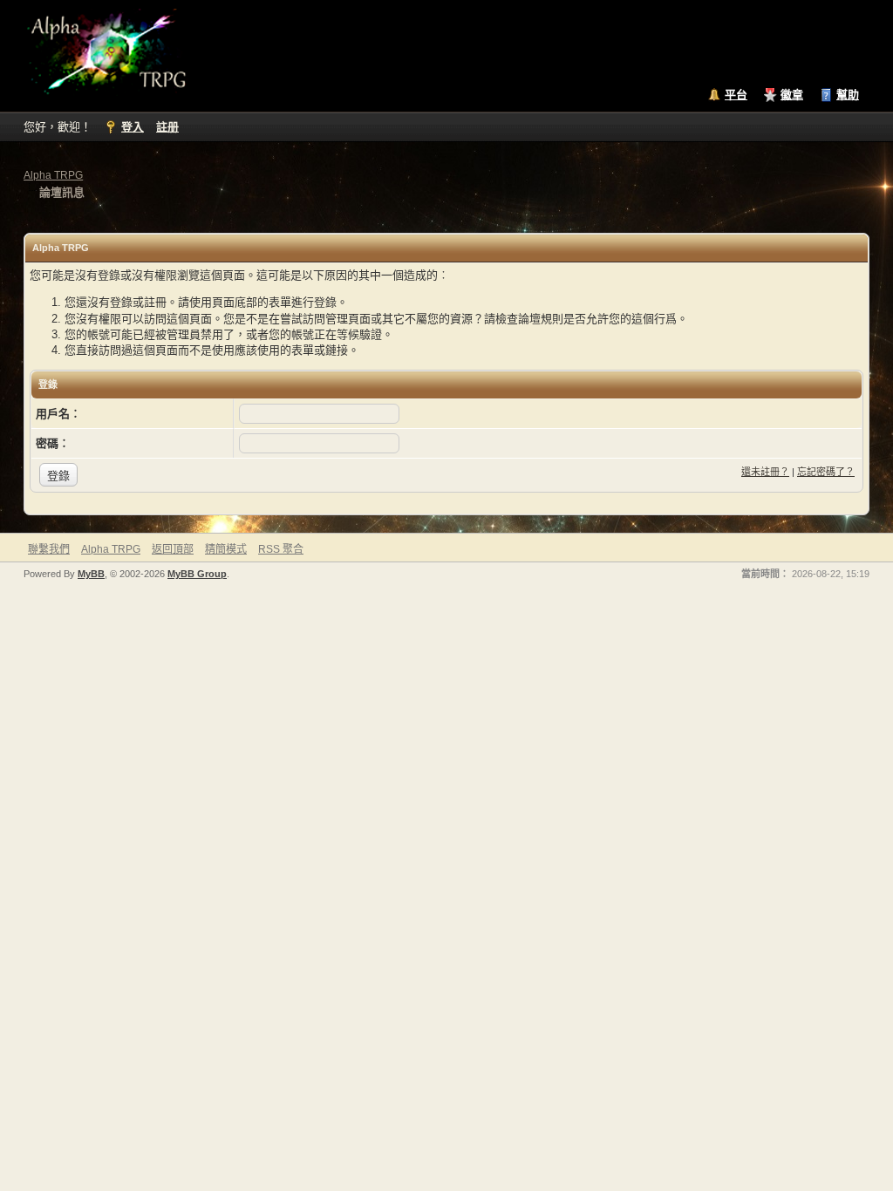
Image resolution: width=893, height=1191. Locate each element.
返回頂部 (173, 549)
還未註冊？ (765, 471)
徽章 (792, 94)
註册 (167, 126)
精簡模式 (226, 549)
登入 (132, 126)
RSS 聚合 (280, 549)
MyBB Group (197, 573)
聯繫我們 (49, 549)
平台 (736, 94)
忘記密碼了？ (826, 471)
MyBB (91, 573)
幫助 (847, 94)
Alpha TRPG (53, 175)
